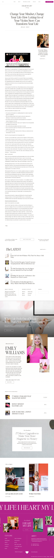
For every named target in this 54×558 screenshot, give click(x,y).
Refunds (48, 556)
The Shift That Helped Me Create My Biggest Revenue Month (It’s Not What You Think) (22, 269)
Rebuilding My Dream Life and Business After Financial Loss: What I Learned (23, 276)
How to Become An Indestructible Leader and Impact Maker (43, 240)
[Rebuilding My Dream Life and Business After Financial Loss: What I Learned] (7, 276)
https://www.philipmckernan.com (11, 200)
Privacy (45, 556)
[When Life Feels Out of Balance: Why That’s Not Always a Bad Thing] (7, 256)
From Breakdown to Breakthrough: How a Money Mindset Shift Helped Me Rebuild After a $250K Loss (23, 283)
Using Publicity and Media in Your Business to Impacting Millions (11, 240)
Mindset (27, 27)
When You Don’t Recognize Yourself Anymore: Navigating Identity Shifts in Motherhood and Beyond (23, 263)
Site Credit (51, 556)
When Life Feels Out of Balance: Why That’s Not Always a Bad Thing (27, 256)
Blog (11, 260)
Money (12, 280)
